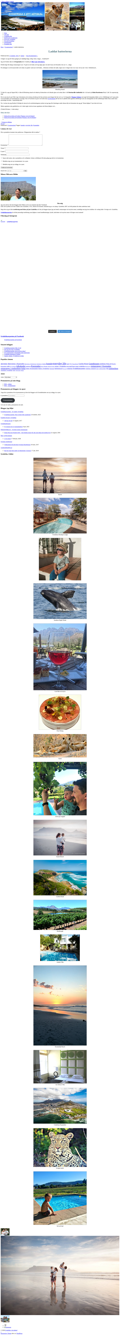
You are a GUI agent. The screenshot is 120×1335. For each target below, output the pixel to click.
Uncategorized (9, 47)
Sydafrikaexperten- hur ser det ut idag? (15, 351)
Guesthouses (94, 364)
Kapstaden (36, 125)
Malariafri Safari (51, 366)
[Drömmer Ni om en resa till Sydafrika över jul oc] (104, 241)
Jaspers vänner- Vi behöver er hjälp (14, 356)
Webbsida (3, 154)
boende (23, 125)
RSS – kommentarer (9, 385)
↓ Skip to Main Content (7, 1)
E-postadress (4, 395)
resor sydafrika (80, 366)
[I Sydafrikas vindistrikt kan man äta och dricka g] (45, 280)
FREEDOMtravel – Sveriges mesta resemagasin (14, 429)
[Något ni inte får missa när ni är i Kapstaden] (104, 230)
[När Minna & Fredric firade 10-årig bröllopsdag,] (74, 244)
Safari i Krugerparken (32, 368)
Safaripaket (52, 368)
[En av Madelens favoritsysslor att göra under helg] (45, 322)
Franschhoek (75, 364)
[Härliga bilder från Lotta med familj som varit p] (15, 280)
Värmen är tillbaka (6, 122)
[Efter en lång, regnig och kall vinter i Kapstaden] (15, 320)
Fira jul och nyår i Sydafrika (12, 349)
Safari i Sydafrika (43, 368)
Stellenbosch (59, 368)
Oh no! (3, 123)
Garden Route (83, 364)
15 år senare (7, 438)
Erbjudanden (7, 42)
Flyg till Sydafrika (9, 41)
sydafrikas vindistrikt (90, 368)
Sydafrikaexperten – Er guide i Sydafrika (12, 411)
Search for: (4, 170)
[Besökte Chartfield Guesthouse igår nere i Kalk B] (74, 322)
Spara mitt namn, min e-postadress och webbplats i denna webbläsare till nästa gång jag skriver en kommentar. (33, 158)
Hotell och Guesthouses (10, 38)
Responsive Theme (6, 1333)
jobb (8, 366)
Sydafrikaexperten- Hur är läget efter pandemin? (17, 414)
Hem (5, 33)
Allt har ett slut (8, 420)
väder (14, 370)
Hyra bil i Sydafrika (9, 39)
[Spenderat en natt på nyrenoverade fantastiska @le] (15, 239)
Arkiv (2, 377)
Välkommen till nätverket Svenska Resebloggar (17, 444)
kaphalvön (28, 366)
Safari (23, 368)
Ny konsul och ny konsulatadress (13, 426)
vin (107, 368)
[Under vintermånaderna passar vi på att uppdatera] (104, 322)
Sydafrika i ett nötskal (11, 1330)
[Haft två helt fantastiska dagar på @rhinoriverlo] (74, 264)
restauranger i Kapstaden (101, 366)
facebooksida (52, 98)
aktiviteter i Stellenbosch (31, 364)
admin (22, 56)
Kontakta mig (8, 44)
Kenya (42, 366)
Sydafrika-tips (8, 36)
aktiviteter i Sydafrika (41, 364)
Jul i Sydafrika (13, 366)
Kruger (46, 366)
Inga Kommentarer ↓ (32, 56)
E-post (2, 151)
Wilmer (22, 370)
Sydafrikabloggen (6, 423)
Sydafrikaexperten (79, 368)
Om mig (6, 34)
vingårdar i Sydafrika (6, 370)
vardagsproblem (102, 368)
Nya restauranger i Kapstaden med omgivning (17, 352)
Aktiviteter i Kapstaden (16, 364)
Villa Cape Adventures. (38, 62)
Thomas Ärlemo (76, 97)
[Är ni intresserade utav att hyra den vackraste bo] (45, 238)
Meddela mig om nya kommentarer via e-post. (15, 161)
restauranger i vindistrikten (11, 368)
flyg (71, 364)
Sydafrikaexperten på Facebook (12, 336)
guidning (103, 364)
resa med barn (70, 366)
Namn (2, 148)
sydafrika (69, 368)
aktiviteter (4, 364)
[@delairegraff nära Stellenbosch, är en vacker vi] (45, 229)
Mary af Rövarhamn (6, 435)
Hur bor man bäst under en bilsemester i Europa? (17, 450)
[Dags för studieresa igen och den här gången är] (104, 263)
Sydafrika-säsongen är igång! (12, 354)
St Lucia (64, 368)
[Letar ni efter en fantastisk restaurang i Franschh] (15, 230)
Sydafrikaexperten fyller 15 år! (12, 348)
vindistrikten (113, 368)
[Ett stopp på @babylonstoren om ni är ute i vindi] (74, 229)
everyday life (29, 125)
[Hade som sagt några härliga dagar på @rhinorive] (45, 266)
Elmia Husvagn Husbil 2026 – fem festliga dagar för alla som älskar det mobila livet (27, 432)
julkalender (20, 366)
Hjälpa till (108, 364)
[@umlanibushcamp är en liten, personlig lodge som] (74, 286)
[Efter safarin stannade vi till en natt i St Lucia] (15, 260)
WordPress (19, 1333)
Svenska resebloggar (6, 441)
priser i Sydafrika (60, 366)
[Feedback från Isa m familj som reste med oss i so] (104, 297)
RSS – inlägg (8, 384)
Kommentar (4, 145)
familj (68, 364)
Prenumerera (7, 400)
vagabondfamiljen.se (6, 447)
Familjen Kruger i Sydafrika (8, 417)
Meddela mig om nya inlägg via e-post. (13, 164)
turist (97, 368)
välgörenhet (18, 370)
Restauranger (87, 366)
